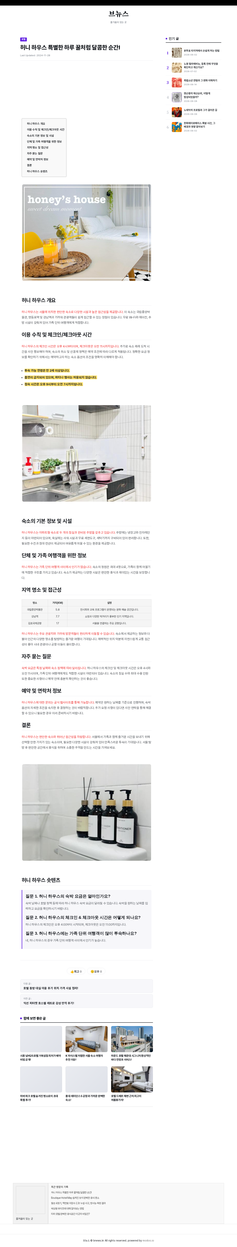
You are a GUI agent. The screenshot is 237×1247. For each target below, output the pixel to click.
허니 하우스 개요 (36, 123)
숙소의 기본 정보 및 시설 (40, 135)
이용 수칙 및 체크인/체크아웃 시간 (45, 129)
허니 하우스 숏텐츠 (37, 171)
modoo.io (148, 1240)
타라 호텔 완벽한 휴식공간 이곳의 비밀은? (70, 1213)
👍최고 (76, 971)
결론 (29, 165)
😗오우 (96, 971)
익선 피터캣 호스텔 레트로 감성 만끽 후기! (49, 1003)
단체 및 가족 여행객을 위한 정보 (44, 141)
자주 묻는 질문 (35, 153)
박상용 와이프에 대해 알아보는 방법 (67, 1208)
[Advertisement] (86, 91)
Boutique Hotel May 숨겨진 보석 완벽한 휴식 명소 (75, 1197)
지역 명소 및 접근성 (37, 147)
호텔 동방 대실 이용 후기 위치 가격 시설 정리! (51, 988)
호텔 (24, 39)
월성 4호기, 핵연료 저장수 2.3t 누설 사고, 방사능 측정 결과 (78, 1203)
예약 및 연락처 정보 (37, 159)
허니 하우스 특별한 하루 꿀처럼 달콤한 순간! (71, 1192)
